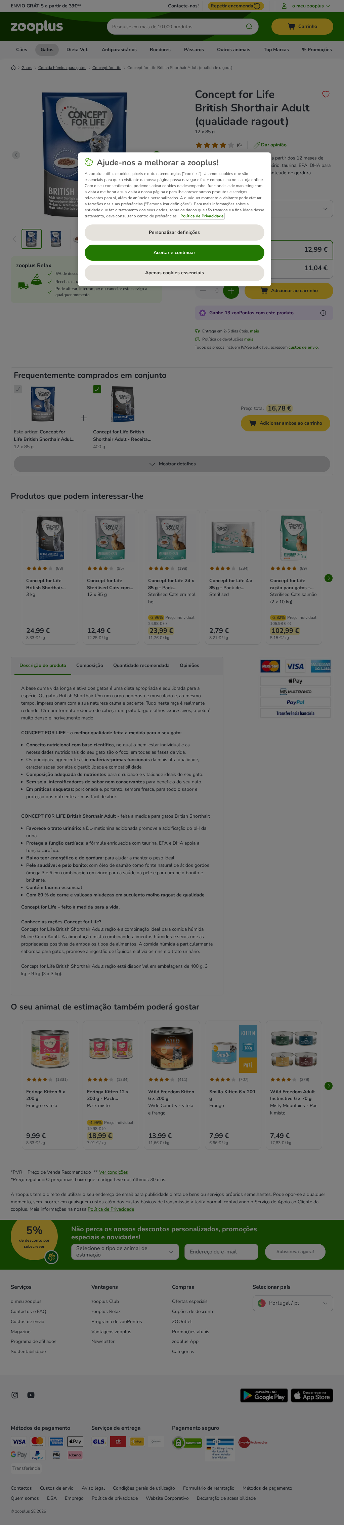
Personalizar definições (174, 232)
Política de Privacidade (202, 216)
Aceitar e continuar (174, 252)
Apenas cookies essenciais (174, 273)
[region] (174, 219)
